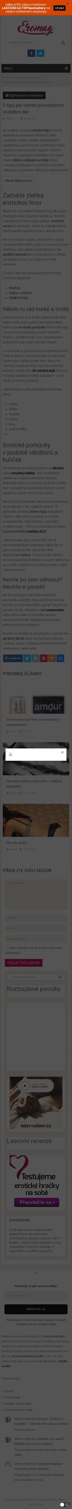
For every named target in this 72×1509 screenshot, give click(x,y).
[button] (65, 1504)
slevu (26, 4)
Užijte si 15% (13, 4)
